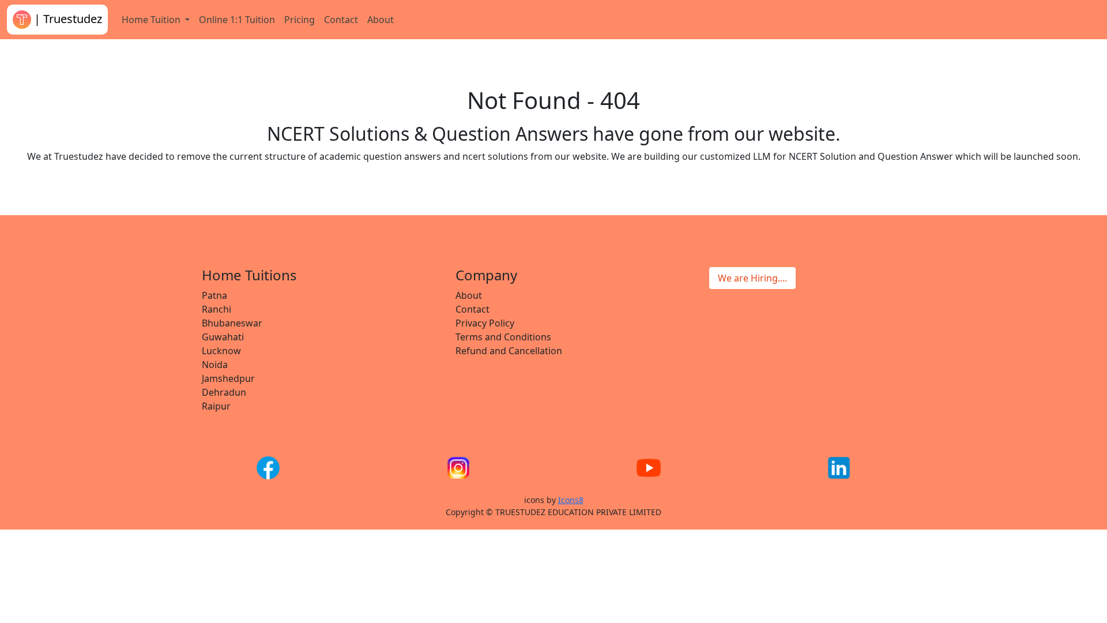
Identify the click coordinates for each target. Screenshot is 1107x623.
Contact (341, 19)
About (380, 19)
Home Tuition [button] (152, 19)
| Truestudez (66, 19)
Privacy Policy (484, 323)
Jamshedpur (228, 378)
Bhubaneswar (232, 323)
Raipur (216, 406)
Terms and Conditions (503, 337)
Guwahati (223, 337)
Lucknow (221, 350)
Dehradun (224, 392)
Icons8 (570, 499)
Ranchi (216, 309)
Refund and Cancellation (508, 350)
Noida (215, 364)
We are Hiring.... (752, 278)
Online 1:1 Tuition (237, 19)
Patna (214, 295)
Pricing (299, 19)
